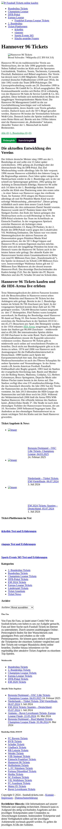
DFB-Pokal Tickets (18, 579)
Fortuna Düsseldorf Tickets (22, 771)
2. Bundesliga (15, 23)
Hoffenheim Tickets (18, 765)
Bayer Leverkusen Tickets (21, 789)
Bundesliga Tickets (18, 8)
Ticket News (14, 594)
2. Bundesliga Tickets (19, 570)
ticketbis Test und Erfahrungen (18, 531)
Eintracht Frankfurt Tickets (22, 759)
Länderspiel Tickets (18, 588)
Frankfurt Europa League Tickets (32, 20)
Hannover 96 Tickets (19, 762)
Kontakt (49, 794)
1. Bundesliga (19, 133)
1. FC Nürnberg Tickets (20, 768)
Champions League (18, 11)
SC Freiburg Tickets (18, 777)
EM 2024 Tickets (17, 582)
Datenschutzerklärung (26, 797)
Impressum (7, 797)
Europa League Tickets (20, 585)
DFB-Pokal (14, 14)
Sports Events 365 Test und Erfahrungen (24, 557)
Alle (5, 133)
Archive (5, 607)
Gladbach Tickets (17, 747)
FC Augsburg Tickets (19, 783)
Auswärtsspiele (26, 140)
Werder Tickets (16, 753)
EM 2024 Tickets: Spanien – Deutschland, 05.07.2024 (43, 507)
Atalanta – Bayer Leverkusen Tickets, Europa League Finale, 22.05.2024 (32, 715)
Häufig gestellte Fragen (27, 38)
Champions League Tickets (22, 576)
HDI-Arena (29, 326)
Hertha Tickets (15, 774)
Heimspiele (9, 140)
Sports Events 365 (24, 35)
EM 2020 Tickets (17, 681)
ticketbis (19, 29)
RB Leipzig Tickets (18, 750)
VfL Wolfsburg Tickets (20, 780)
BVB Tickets (15, 741)
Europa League (16, 17)
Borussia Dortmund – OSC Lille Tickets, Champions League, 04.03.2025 (42, 451)
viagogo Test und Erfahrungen (18, 544)
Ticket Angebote (16, 591)
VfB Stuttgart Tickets (19, 756)
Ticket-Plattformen (17, 26)
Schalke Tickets (16, 744)
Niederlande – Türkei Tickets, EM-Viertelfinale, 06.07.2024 (43, 480)
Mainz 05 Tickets (17, 786)
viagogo (19, 32)
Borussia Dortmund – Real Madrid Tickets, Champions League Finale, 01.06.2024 (30, 721)
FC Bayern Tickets (18, 738)
